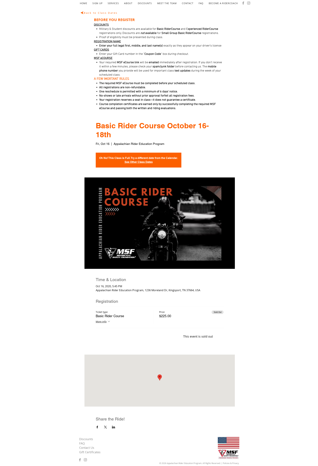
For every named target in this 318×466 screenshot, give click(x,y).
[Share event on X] (105, 427)
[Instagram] (249, 3)
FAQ (82, 443)
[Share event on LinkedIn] (113, 427)
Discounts (86, 439)
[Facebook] (243, 3)
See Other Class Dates (139, 162)
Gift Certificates (90, 452)
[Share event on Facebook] (97, 427)
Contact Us (86, 448)
